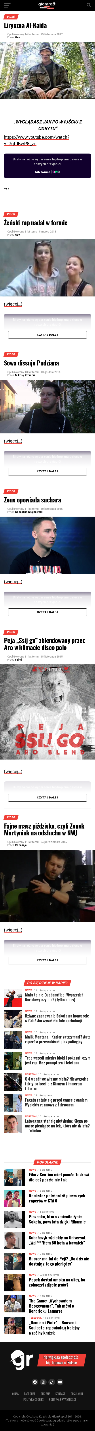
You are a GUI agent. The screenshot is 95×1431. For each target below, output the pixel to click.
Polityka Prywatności (62, 1399)
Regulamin (77, 1394)
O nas (15, 1394)
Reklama (45, 1394)
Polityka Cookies (33, 1399)
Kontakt (60, 1394)
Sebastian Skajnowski (28, 512)
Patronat (29, 1394)
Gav (17, 37)
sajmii (18, 659)
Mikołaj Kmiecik (25, 375)
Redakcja (21, 845)
